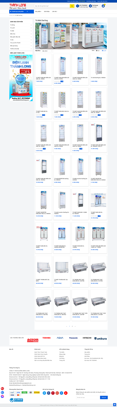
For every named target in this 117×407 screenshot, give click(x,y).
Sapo (76, 405)
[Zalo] (2, 392)
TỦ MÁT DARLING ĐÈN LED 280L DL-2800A (43, 78)
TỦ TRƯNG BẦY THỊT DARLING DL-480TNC (60, 314)
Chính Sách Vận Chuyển (40, 354)
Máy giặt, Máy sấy (15, 37)
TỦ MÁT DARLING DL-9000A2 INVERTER (60, 246)
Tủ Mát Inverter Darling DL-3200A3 (80, 179)
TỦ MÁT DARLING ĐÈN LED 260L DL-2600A (98, 112)
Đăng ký (61, 356)
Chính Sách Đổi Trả (39, 356)
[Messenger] (2, 396)
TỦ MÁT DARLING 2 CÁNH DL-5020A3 (80, 213)
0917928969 (83, 5)
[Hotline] (2, 388)
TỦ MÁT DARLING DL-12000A (79, 246)
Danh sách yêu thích (102, 1)
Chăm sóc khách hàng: (76, 1)
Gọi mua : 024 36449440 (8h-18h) (93, 358)
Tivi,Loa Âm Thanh (15, 42)
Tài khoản (95, 5)
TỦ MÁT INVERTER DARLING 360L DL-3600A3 (98, 179)
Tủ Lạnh (12, 28)
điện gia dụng (14, 45)
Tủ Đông (12, 25)
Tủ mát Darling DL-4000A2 (98, 77)
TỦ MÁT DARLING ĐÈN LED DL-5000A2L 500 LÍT (98, 145)
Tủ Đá (11, 40)
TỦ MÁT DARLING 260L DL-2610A (61, 112)
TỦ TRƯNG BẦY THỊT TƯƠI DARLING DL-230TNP (80, 314)
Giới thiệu (47, 11)
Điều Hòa (12, 34)
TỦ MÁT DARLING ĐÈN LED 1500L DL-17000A (98, 246)
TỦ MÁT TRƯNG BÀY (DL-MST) (43, 280)
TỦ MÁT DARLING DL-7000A (97, 213)
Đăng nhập (62, 354)
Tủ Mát (12, 31)
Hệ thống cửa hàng (91, 1)
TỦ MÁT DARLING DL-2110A (42, 112)
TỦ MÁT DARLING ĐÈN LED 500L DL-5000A (80, 145)
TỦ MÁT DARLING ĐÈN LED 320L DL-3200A (61, 78)
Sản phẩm (38, 11)
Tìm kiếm (61, 352)
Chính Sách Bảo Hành (40, 358)
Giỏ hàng (61, 358)
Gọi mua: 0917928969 (90, 360)
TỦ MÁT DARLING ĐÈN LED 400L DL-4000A (61, 145)
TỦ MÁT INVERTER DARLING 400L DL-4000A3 (43, 213)
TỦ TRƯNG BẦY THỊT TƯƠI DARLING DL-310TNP (98, 314)
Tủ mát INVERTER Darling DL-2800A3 (61, 179)
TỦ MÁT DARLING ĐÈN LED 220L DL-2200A (80, 112)
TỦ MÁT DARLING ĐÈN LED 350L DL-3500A (43, 145)
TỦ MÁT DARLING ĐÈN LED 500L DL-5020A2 (43, 179)
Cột (98, 50)
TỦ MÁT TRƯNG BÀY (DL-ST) (61, 280)
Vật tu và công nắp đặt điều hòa (43, 360)
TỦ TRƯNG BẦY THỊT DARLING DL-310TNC (97, 280)
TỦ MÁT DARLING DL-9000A (42, 246)
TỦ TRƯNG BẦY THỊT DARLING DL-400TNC (42, 314)
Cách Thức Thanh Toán (40, 352)
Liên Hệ (54, 11)
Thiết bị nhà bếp (14, 48)
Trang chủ (62, 360)
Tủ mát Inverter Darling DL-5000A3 (61, 213)
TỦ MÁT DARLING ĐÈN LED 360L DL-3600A (80, 78)
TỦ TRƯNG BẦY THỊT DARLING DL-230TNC (78, 280)
